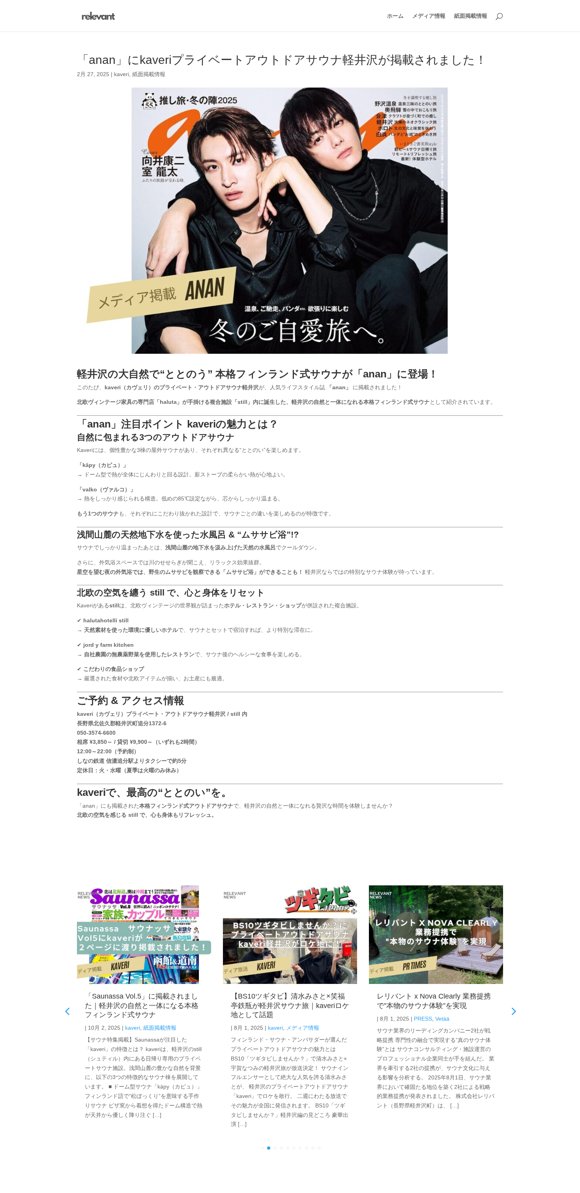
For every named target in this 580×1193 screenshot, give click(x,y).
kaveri (121, 74)
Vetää (442, 1019)
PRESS (423, 1019)
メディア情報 (428, 16)
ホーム (395, 16)
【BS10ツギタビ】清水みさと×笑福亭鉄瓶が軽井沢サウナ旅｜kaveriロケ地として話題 (290, 1005)
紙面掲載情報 (470, 16)
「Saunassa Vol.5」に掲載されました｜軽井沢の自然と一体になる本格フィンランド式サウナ (141, 1005)
